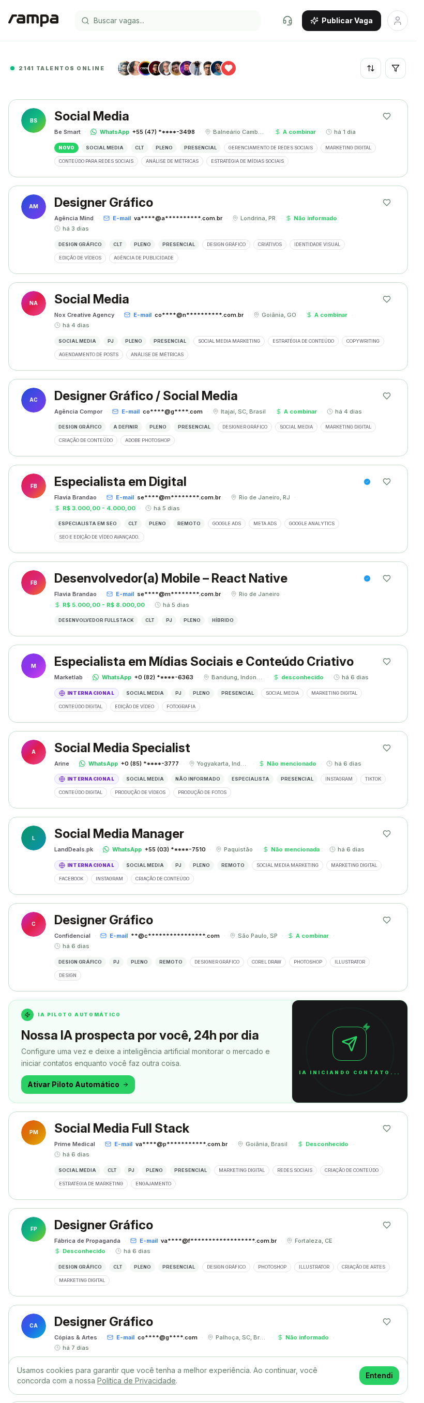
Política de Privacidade (136, 1380)
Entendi (379, 1375)
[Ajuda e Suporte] (287, 20)
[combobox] (370, 68)
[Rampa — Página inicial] (33, 20)
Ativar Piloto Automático (73, 1084)
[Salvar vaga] (386, 116)
